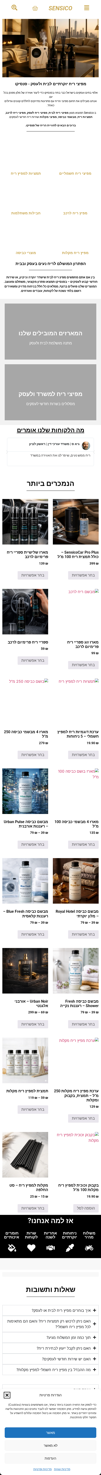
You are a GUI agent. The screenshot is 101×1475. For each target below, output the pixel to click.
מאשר (50, 1432)
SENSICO (60, 8)
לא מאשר (51, 1445)
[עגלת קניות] (35, 8)
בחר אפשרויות (83, 575)
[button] (7, 1395)
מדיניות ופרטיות (42, 1469)
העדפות (50, 1458)
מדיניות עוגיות (62, 1469)
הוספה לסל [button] (86, 1208)
